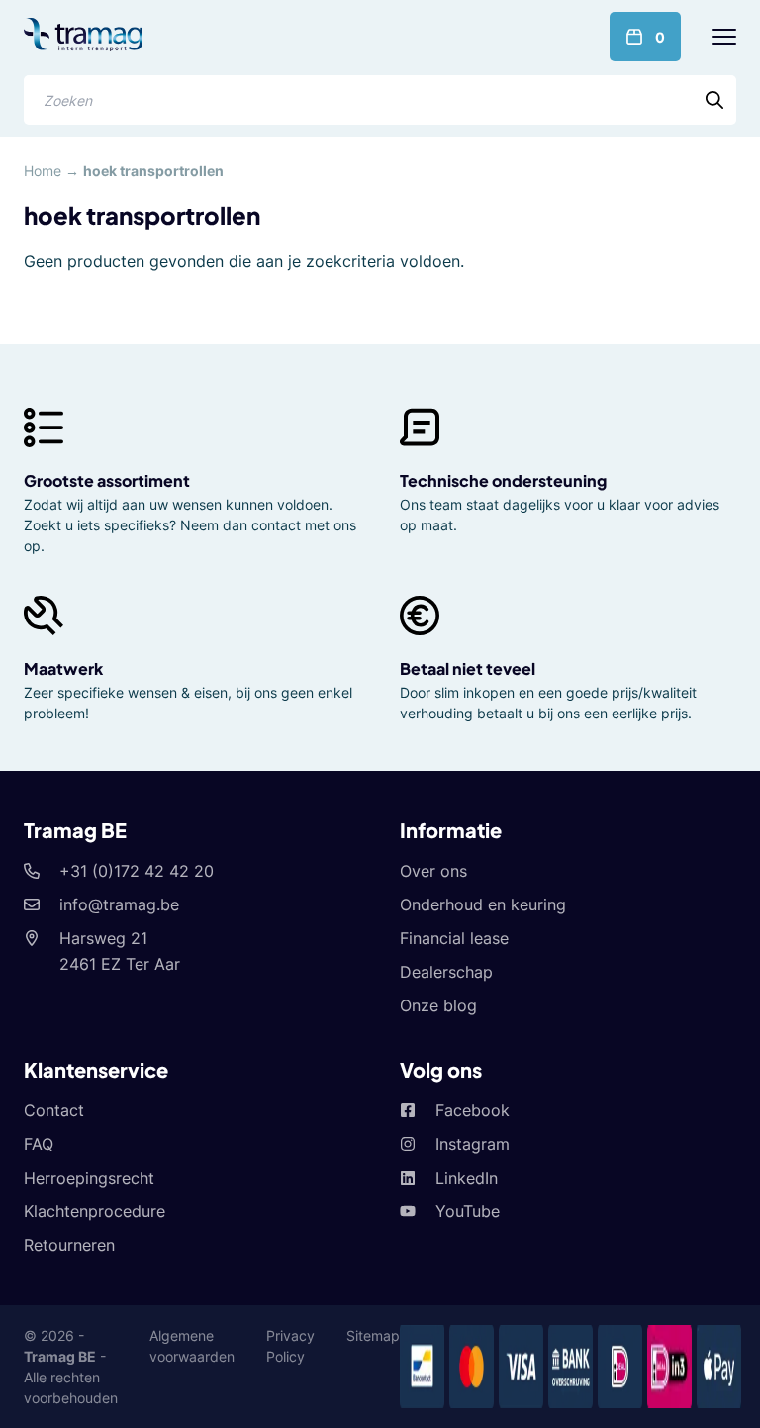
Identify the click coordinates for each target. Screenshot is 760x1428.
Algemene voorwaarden (192, 1346)
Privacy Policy (290, 1346)
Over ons (433, 871)
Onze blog (438, 1005)
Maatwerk (63, 668)
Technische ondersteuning (503, 480)
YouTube (467, 1211)
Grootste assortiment (107, 480)
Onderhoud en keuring (483, 904)
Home (42, 170)
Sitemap (373, 1335)
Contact (54, 1110)
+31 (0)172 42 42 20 (136, 871)
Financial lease (454, 938)
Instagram (472, 1144)
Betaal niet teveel (467, 668)
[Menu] (724, 37)
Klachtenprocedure (94, 1211)
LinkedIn (466, 1178)
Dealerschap (446, 972)
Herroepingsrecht (89, 1178)
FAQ (38, 1144)
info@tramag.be (119, 904)
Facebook (472, 1110)
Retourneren (69, 1245)
